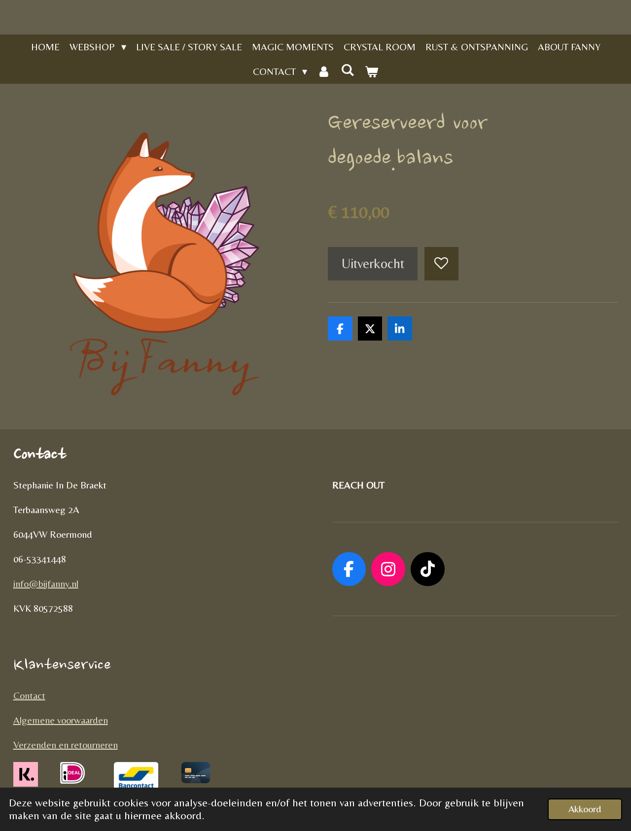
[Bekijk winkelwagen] (371, 71)
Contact (29, 695)
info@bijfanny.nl (45, 583)
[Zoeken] (347, 69)
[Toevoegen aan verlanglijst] (441, 264)
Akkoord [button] (584, 808)
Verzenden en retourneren (65, 744)
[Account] (324, 71)
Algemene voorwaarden (60, 720)
